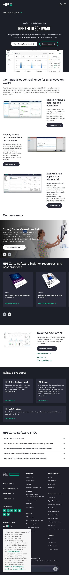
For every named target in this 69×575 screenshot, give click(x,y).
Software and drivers (32, 527)
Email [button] (7, 494)
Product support (31, 524)
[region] (34, 239)
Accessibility (30, 480)
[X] (8, 510)
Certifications (52, 542)
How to (7, 483)
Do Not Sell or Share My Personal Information (41, 560)
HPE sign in (51, 525)
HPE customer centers (54, 522)
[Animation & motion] (7, 526)
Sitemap (56, 560)
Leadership (29, 503)
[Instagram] (11, 510)
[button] (29, 532)
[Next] (9, 314)
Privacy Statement (14, 551)
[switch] (6, 526)
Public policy (30, 507)
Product (9, 488)
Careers (28, 484)
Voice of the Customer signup (57, 529)
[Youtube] (4, 514)
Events (50, 477)
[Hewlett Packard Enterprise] (7, 4)
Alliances (50, 539)
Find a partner (52, 546)
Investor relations (31, 500)
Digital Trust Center (54, 501)
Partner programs (53, 549)
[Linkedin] (4, 510)
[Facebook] (19, 510)
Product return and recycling (34, 520)
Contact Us (51, 497)
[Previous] (4, 254)
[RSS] (8, 514)
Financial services (53, 515)
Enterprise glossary (53, 511)
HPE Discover (52, 480)
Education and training (55, 504)
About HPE (29, 477)
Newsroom (51, 487)
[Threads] (15, 510)
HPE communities (53, 518)
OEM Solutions (30, 517)
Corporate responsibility (33, 487)
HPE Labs (29, 491)
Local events (51, 484)
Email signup (52, 508)
